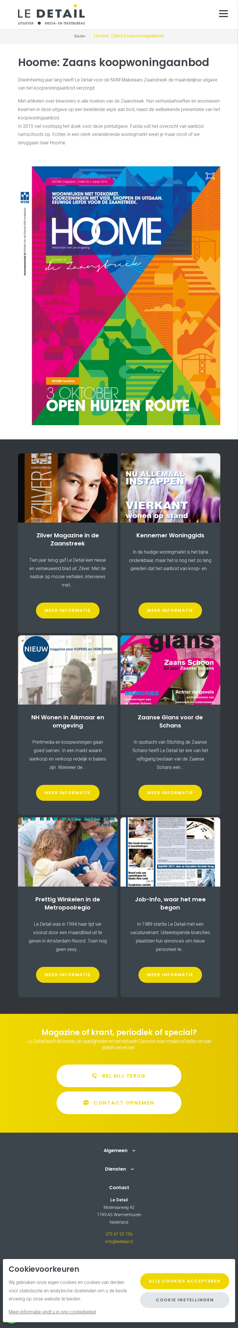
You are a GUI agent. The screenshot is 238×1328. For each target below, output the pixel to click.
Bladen (79, 36)
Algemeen (115, 1150)
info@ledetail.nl (119, 1241)
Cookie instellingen (185, 1300)
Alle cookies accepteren (185, 1281)
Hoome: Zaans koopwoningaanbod (129, 36)
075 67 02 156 (119, 1234)
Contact (119, 1187)
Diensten (115, 1169)
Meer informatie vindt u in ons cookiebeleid (52, 1312)
